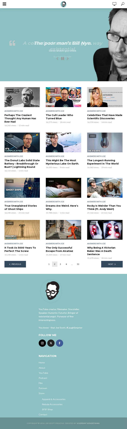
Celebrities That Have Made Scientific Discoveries (104, 117)
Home (42, 362)
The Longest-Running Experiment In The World (103, 162)
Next (110, 264)
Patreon (43, 388)
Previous (16, 264)
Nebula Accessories (52, 404)
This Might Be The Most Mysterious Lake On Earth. (62, 162)
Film (41, 383)
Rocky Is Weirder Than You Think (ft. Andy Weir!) (104, 207)
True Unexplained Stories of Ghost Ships (20, 207)
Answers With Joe (13, 111)
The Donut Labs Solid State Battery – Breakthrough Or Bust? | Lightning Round (22, 163)
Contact (43, 414)
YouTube (43, 372)
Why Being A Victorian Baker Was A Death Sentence (101, 251)
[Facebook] (59, 343)
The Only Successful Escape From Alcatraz (59, 249)
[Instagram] (42, 343)
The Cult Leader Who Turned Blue (59, 117)
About (42, 367)
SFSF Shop (47, 409)
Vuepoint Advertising (88, 423)
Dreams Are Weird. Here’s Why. (62, 207)
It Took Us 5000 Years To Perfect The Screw (20, 249)
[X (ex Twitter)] (51, 343)
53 (78, 264)
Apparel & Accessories (53, 399)
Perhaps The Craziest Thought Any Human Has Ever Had (20, 118)
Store (41, 393)
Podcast (43, 378)
